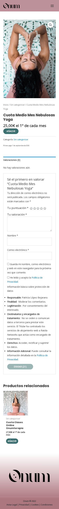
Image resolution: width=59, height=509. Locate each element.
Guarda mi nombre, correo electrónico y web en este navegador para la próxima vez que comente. (29, 268)
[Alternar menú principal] (52, 5)
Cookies (35, 504)
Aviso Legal (12, 504)
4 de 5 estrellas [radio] (41, 208)
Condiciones (46, 504)
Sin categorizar (17, 104)
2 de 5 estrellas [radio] (34, 208)
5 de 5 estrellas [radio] (44, 208)
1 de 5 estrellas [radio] (31, 208)
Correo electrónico (18, 249)
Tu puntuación (17, 208)
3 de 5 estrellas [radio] (38, 208)
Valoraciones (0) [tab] (11, 159)
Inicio (5, 104)
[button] (50, 25)
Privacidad (24, 504)
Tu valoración (17, 214)
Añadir (11, 131)
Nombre (12, 235)
